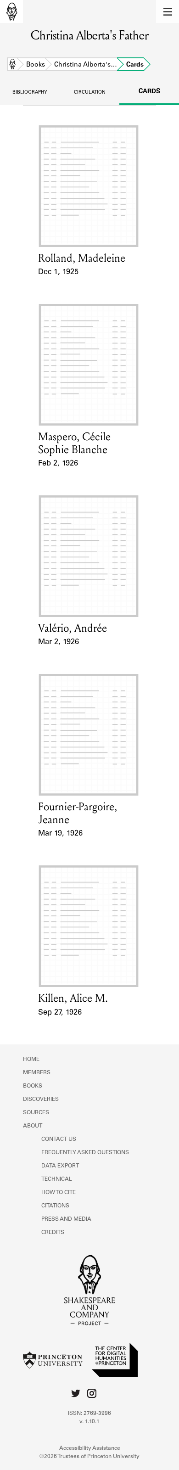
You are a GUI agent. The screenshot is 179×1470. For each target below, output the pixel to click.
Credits (52, 1232)
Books (35, 65)
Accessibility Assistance (89, 1448)
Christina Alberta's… (85, 65)
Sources (36, 1113)
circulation (90, 92)
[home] (11, 11)
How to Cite (58, 1192)
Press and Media (66, 1219)
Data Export (60, 1166)
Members (36, 1073)
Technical (56, 1179)
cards (149, 92)
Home (12, 65)
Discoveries (41, 1099)
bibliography (29, 92)
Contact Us (58, 1139)
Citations (55, 1206)
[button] (167, 11)
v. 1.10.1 (89, 1422)
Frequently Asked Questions (85, 1153)
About (32, 1126)
